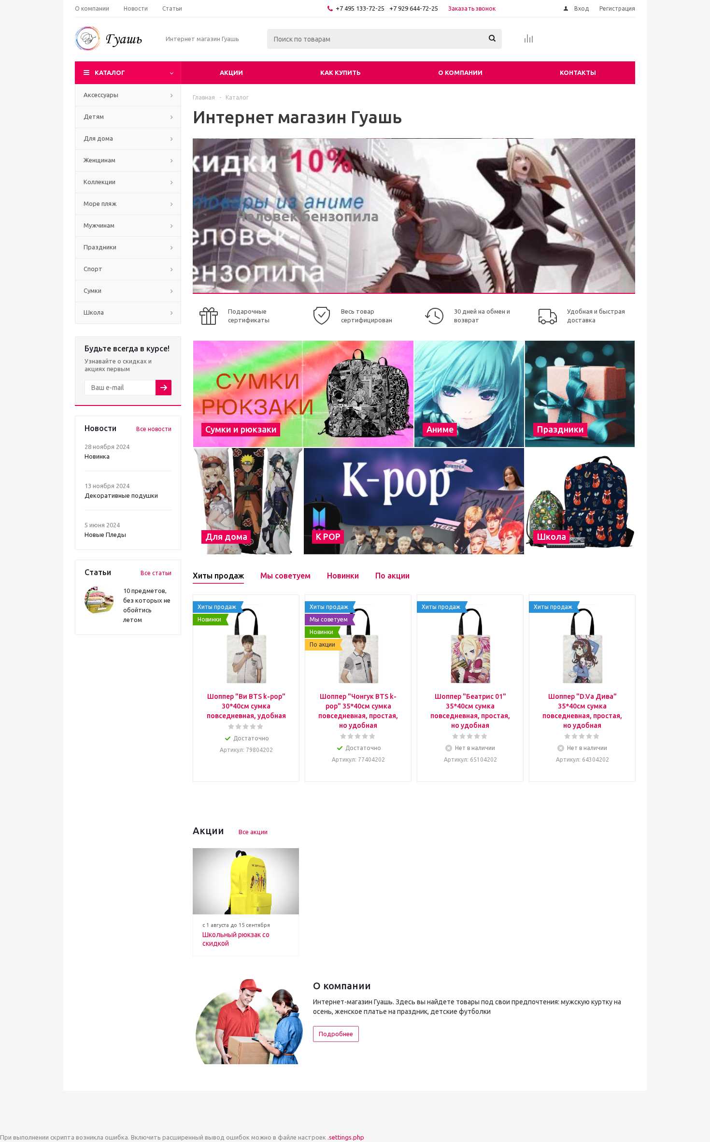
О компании (460, 72)
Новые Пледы (105, 534)
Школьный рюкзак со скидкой (236, 939)
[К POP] (414, 501)
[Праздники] (580, 394)
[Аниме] (469, 394)
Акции (231, 72)
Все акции (253, 831)
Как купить (340, 72)
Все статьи (156, 573)
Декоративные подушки (121, 495)
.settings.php (345, 1137)
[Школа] (580, 501)
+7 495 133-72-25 (360, 8)
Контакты (578, 72)
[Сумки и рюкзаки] (303, 394)
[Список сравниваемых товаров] (529, 41)
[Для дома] (248, 501)
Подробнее (336, 1033)
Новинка (97, 456)
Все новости (153, 429)
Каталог (110, 72)
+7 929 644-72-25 (413, 8)
